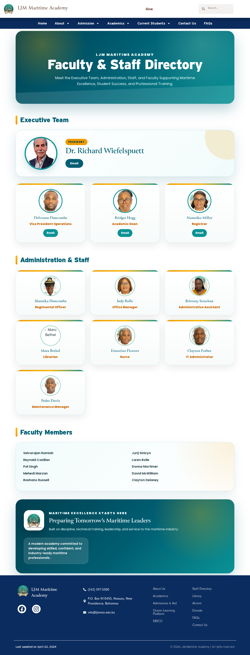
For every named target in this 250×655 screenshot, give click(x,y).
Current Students (151, 23)
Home (42, 23)
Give (149, 9)
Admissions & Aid (165, 603)
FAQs (208, 23)
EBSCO (157, 621)
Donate (197, 610)
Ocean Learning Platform (164, 612)
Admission (86, 23)
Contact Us (187, 23)
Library (197, 596)
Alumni (197, 603)
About (59, 23)
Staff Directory (202, 589)
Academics (115, 23)
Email (74, 163)
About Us (159, 589)
